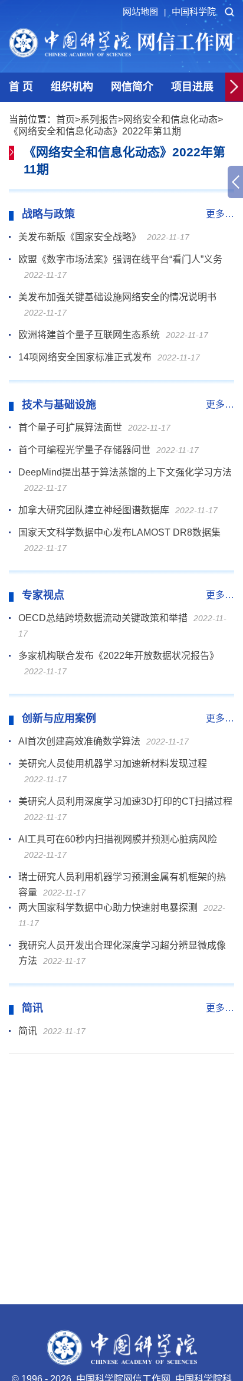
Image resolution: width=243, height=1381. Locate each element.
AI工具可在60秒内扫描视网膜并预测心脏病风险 (117, 839)
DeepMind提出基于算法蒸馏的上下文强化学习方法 (125, 472)
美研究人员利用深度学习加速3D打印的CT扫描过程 (125, 801)
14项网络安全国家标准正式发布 (85, 357)
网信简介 (132, 87)
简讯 (27, 1031)
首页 (65, 119)
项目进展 (192, 87)
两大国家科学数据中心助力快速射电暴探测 (108, 908)
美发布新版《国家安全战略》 (79, 237)
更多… (220, 214)
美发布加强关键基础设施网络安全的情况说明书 (117, 297)
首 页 (21, 87)
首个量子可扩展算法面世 (70, 427)
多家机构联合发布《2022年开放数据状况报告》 (118, 656)
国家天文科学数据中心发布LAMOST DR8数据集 (119, 532)
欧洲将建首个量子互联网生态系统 (89, 335)
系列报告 (99, 119)
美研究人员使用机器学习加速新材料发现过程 (112, 764)
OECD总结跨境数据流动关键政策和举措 (103, 618)
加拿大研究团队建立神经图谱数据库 (93, 510)
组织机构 (72, 87)
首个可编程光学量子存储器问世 (84, 450)
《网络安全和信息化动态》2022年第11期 (95, 131)
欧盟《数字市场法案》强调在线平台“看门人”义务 (120, 259)
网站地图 (144, 11)
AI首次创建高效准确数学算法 (79, 741)
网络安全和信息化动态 (170, 119)
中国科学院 (194, 11)
